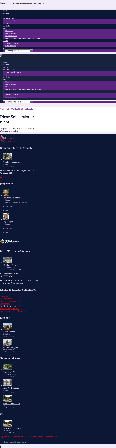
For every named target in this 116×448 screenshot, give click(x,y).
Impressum (5, 437)
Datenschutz (17, 437)
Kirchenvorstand (11, 36)
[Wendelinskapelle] (7, 345)
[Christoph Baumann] (6, 195)
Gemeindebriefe (8, 18)
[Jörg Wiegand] (6, 219)
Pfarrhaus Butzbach (11, 162)
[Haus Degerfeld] (7, 369)
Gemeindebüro (10, 46)
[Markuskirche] (7, 329)
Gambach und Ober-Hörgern (12, 311)
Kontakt (5, 41)
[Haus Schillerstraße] (7, 401)
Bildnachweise (52, 437)
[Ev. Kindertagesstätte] (7, 426)
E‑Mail (5, 177)
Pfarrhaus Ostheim (11, 265)
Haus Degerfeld (9, 372)
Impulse (6, 16)
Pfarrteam (9, 31)
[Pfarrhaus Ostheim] (7, 262)
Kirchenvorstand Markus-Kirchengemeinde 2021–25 (23, 38)
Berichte (6, 13)
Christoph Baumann (11, 197)
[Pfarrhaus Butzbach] (7, 159)
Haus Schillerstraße (11, 403)
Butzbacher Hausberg (9, 301)
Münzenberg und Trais (9, 308)
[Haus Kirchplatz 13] (7, 385)
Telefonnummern (11, 43)
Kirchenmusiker (11, 33)
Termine (5, 11)
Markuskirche (9, 331)
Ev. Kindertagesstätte (12, 428)
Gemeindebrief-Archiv (13, 21)
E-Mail (7, 210)
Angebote (6, 26)
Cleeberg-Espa (6, 298)
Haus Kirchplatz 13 (11, 388)
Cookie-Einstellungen (34, 437)
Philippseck (5, 303)
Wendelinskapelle (10, 347)
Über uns (6, 28)
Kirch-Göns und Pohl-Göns (11, 296)
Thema (7, 23)
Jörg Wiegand (9, 221)
